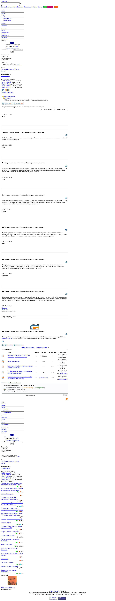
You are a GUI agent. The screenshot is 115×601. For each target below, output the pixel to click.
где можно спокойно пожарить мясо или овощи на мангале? (12, 503)
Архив (5, 21)
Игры (56, 7)
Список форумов (9, 96)
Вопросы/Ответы (5, 32)
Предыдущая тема (28, 347)
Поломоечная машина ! (8, 535)
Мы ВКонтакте (8, 92)
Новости (9, 7)
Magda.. (4, 84)
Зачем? (16, 46)
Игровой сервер (6, 522)
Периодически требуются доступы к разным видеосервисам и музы (19, 356)
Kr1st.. (3, 80)
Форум (14, 7)
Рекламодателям (5, 35)
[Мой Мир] (8, 90)
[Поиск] (1, 5)
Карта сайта (4, 37)
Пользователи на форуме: (7, 382)
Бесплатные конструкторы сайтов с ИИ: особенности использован (20, 377)
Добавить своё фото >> (8, 587)
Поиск (11, 382)
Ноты (45, 7)
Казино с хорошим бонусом (9, 566)
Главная (3, 7)
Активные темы (7, 20)
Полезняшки (28, 7)
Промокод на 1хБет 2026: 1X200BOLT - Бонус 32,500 (9, 498)
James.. (4, 82)
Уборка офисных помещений (10, 531)
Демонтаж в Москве (7, 562)
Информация (4, 39)
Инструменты (48, 109)
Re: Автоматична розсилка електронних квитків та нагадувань (20, 372)
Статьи (35, 7)
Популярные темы (8, 18)
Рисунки (50, 7)
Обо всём (8, 98)
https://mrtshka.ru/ (7, 338)
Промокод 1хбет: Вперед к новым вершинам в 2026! (11, 527)
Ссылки (40, 7)
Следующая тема (41, 347)
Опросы (3, 33)
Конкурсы (20, 7)
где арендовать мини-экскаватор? (11, 519)
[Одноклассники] (6, 90)
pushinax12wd (43, 377)
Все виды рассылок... (12, 48)
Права (17, 382)
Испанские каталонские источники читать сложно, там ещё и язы (12, 489)
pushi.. (19, 64)
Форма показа (61, 109)
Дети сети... (4, 1)
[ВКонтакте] (3, 90)
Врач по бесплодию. (14, 361)
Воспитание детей (6, 544)
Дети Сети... (54, 591)
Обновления (6, 16)
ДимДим (4, 308)
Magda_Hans (63, 373)
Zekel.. (3, 87)
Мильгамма (4, 559)
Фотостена (4, 28)
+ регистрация (5, 76)
